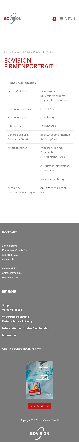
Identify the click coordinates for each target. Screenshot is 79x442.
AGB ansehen (48, 188)
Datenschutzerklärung (17, 321)
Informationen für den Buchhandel (25, 328)
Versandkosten (12, 309)
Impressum (9, 335)
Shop (5, 305)
